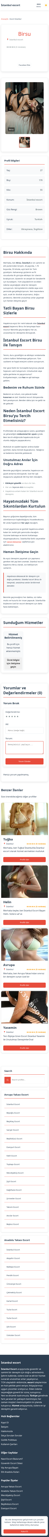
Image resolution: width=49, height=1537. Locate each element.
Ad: (7, 724)
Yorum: (9, 738)
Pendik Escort (13, 1275)
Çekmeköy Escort (14, 1292)
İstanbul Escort (13, 1104)
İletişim (4, 1426)
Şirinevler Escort (14, 1198)
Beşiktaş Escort (13, 1121)
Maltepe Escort (13, 1267)
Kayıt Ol (5, 1422)
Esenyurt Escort (13, 1147)
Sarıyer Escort (13, 1130)
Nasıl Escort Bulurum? (12, 1458)
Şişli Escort (11, 1181)
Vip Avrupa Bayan (9, 1467)
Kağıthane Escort (14, 1190)
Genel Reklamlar (14, 542)
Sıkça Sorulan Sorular (11, 1435)
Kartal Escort (12, 1301)
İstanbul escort (10, 5)
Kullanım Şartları (9, 1444)
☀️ (46, 5)
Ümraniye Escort (14, 1284)
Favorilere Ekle (24, 65)
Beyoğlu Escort (13, 1113)
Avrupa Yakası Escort (11, 1486)
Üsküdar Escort (13, 1335)
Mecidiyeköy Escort (15, 1173)
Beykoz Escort (13, 1224)
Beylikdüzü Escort (14, 1138)
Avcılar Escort (12, 1215)
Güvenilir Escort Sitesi (11, 1463)
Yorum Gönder (24, 761)
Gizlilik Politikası (9, 1439)
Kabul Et (24, 1531)
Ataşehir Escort (13, 1258)
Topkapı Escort (13, 1164)
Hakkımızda (7, 1431)
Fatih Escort (12, 1155)
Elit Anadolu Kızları (10, 1472)
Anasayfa (4, 19)
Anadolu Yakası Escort (12, 1491)
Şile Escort (11, 1326)
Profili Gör (24, 859)
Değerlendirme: (12, 712)
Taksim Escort (13, 1207)
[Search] (7, 1080)
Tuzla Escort (12, 1309)
